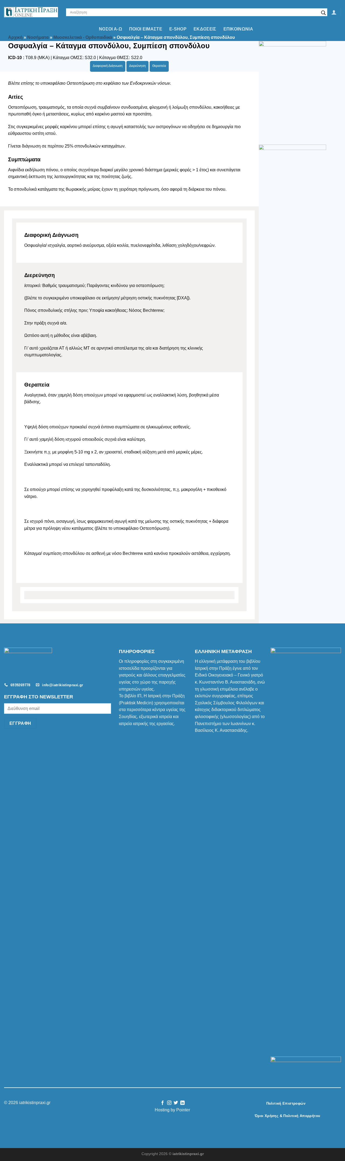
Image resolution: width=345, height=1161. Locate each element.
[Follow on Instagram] (169, 1103)
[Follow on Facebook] (162, 1103)
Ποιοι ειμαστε (145, 29)
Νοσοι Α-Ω (110, 29)
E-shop (178, 29)
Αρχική (15, 37)
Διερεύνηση (137, 66)
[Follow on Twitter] (176, 1103)
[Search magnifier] (323, 12)
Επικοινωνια (238, 29)
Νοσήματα (38, 37)
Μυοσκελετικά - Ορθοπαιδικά (82, 37)
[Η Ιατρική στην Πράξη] (31, 12)
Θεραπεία (159, 66)
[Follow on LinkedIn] (182, 1103)
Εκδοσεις (205, 29)
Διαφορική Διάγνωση (108, 66)
